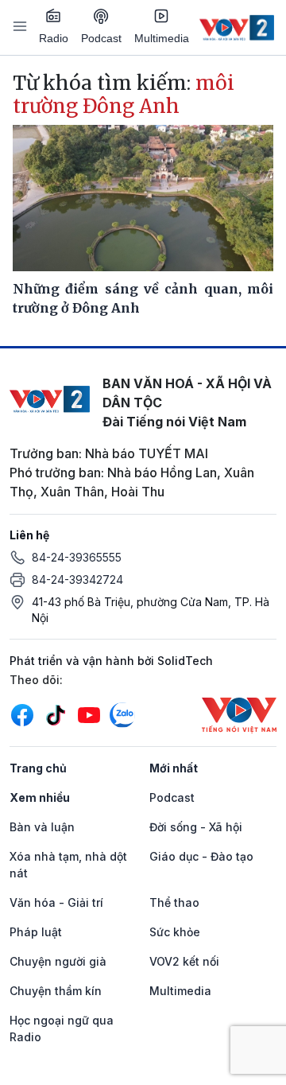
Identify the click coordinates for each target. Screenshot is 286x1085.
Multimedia (161, 38)
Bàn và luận (42, 827)
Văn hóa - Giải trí (56, 902)
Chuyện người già (58, 961)
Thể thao (174, 902)
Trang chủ (38, 768)
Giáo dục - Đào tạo (201, 856)
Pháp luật (36, 932)
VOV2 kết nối (184, 961)
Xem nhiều (40, 797)
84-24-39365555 (77, 557)
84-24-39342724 (77, 579)
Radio (53, 38)
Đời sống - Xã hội (195, 827)
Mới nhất (173, 768)
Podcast (101, 38)
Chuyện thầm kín (56, 991)
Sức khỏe (174, 932)
